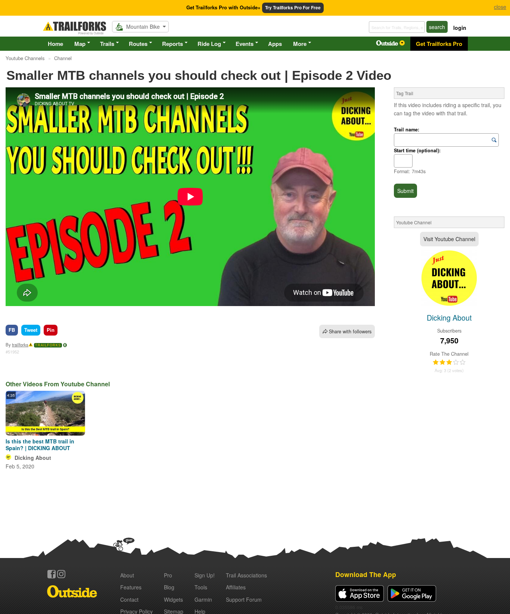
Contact (129, 599)
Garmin (203, 599)
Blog (169, 587)
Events (245, 44)
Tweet (30, 329)
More (300, 44)
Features (131, 587)
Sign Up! (205, 575)
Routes (138, 44)
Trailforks (48, 345)
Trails (107, 44)
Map (79, 44)
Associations (246, 575)
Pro (168, 575)
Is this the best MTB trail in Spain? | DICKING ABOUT (40, 444)
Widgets (173, 599)
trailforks (20, 344)
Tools (201, 587)
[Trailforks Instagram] (61, 574)
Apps (275, 44)
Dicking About (33, 457)
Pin (51, 329)
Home (55, 44)
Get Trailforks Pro (439, 44)
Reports (172, 44)
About (127, 575)
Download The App (365, 574)
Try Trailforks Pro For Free (293, 7)
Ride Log (209, 44)
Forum (244, 599)
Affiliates (236, 587)
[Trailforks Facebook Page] (51, 574)
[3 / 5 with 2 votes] (449, 362)
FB (12, 329)
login (459, 27)
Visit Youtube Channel (449, 239)
